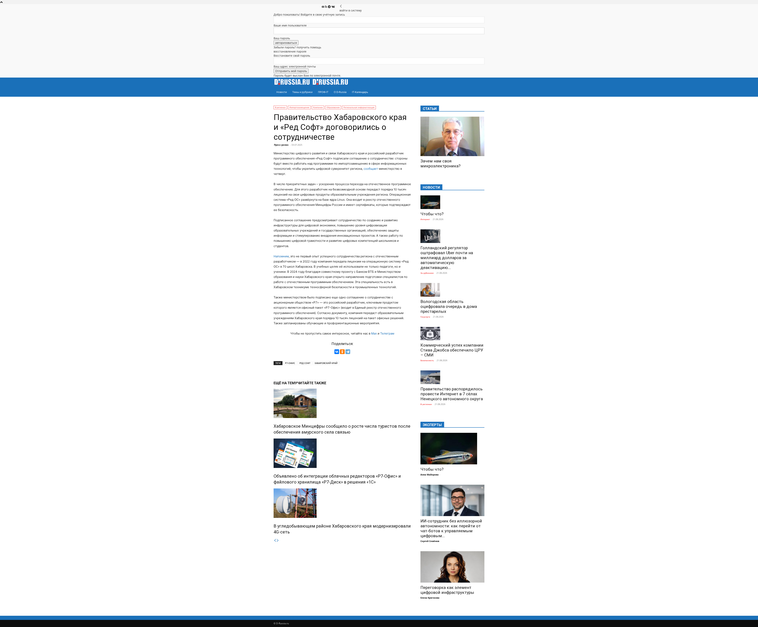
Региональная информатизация (358, 107)
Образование (333, 107)
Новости (281, 92)
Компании (318, 107)
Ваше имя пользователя (290, 25)
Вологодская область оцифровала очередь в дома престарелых (448, 306)
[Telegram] (329, 7)
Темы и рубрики (302, 92)
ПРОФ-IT (323, 92)
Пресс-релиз (281, 144)
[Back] (341, 6)
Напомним (281, 256)
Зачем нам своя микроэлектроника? (440, 163)
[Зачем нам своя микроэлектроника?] (452, 136)
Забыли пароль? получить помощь (297, 47)
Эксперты (432, 425)
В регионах (280, 107)
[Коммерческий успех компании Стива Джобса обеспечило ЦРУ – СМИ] (452, 333)
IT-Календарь (360, 92)
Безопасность (427, 360)
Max (374, 333)
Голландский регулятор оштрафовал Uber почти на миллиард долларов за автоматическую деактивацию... (446, 258)
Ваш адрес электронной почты (295, 66)
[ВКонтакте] (336, 351)
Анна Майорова (429, 474)
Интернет (425, 219)
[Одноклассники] (342, 351)
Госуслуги (425, 316)
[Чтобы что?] (452, 202)
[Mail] (323, 7)
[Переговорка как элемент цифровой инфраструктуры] (452, 567)
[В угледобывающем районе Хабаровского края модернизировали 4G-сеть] (342, 503)
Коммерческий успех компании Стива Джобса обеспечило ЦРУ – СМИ (451, 350)
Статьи (430, 109)
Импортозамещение (299, 107)
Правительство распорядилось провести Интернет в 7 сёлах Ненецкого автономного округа (451, 394)
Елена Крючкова (429, 597)
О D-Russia (340, 92)
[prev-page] (275, 540)
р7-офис (290, 363)
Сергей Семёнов (429, 541)
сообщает (371, 169)
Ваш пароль (282, 38)
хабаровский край (326, 363)
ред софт (304, 363)
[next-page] (277, 540)
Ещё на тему (285, 383)
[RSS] (326, 7)
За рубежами (427, 273)
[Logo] (293, 85)
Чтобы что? (432, 214)
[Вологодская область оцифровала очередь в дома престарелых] (452, 290)
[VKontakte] (333, 7)
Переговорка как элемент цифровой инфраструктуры (447, 590)
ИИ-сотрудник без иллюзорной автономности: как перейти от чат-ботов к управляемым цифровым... (451, 528)
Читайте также (311, 383)
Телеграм (387, 333)
